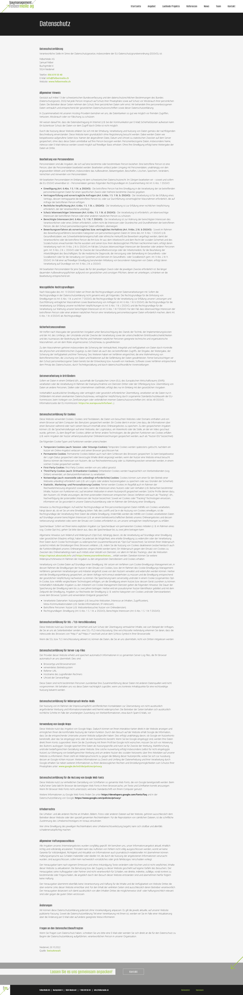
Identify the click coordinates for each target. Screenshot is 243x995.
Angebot (152, 6)
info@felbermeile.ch (57, 78)
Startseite (136, 6)
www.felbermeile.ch (60, 81)
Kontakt (231, 6)
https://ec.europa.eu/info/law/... (96, 403)
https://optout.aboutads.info (55, 555)
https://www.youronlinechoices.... (94, 555)
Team (218, 6)
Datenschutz (185, 990)
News (206, 6)
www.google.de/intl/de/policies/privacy (80, 766)
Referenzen (191, 6)
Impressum (200, 990)
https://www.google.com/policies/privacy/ (98, 797)
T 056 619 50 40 (85, 990)
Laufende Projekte (171, 6)
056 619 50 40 (55, 74)
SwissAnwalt (54, 950)
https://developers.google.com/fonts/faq (124, 794)
